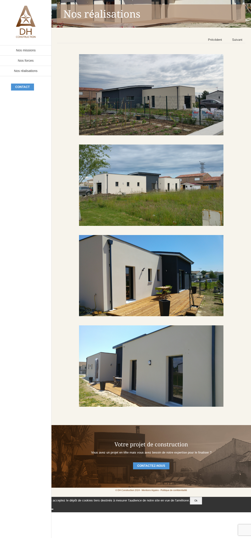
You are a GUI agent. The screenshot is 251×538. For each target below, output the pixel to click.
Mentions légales (150, 490)
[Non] (52, 509)
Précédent (215, 39)
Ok (196, 500)
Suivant (237, 39)
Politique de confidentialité (174, 490)
